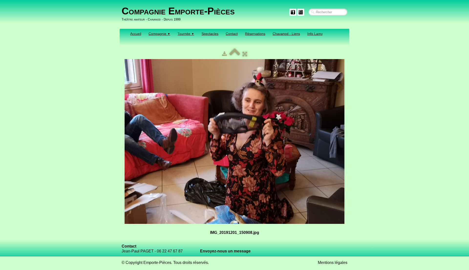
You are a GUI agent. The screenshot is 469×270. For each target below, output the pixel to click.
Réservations (255, 34)
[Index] (235, 54)
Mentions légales (332, 262)
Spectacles (210, 34)
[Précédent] (129, 88)
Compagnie (159, 34)
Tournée (186, 34)
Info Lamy (315, 34)
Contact (232, 34)
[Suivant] (340, 88)
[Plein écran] (245, 54)
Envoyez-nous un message (225, 251)
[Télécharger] (224, 54)
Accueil (135, 34)
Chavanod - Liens (286, 34)
